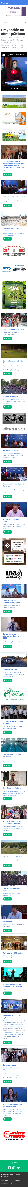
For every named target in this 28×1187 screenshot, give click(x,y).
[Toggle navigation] (24, 2)
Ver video (8, 174)
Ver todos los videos (8, 1125)
